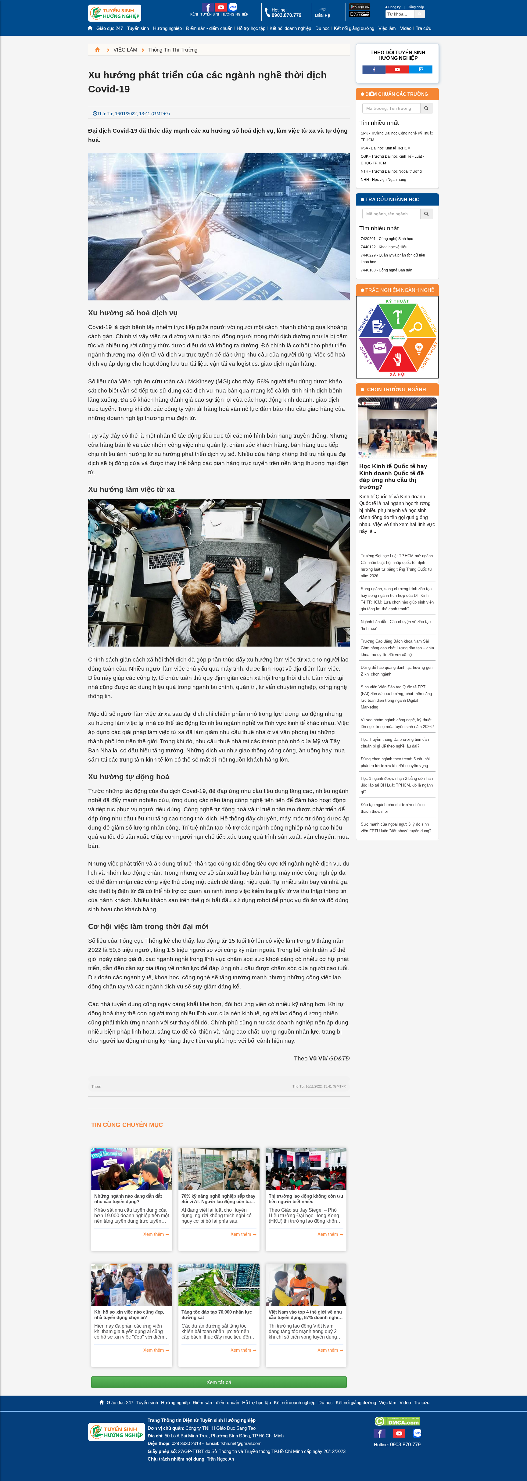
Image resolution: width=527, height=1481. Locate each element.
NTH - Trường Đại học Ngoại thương (391, 171)
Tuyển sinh (138, 28)
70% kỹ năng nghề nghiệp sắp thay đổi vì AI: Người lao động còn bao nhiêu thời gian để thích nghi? (218, 1198)
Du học (322, 28)
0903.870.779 (405, 1444)
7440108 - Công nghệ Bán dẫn (386, 270)
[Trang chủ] (100, 50)
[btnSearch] (419, 14)
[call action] (283, 15)
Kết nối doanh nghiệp (290, 28)
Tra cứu (423, 28)
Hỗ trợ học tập (251, 28)
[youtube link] (221, 10)
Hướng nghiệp (167, 28)
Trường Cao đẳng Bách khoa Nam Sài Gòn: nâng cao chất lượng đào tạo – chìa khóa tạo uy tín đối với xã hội (397, 648)
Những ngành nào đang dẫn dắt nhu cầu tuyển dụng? (128, 1198)
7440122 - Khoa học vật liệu (384, 247)
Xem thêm (153, 1234)
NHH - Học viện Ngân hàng (383, 180)
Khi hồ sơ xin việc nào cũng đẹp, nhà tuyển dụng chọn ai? (129, 1314)
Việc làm (387, 28)
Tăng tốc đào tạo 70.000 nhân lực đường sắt (216, 1314)
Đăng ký (394, 7)
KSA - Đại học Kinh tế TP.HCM (385, 148)
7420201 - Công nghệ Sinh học (387, 239)
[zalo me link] (232, 10)
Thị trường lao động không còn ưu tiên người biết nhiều (306, 1198)
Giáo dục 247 (109, 28)
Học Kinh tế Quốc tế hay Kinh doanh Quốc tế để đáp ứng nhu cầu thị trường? (393, 476)
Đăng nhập (416, 7)
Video (405, 28)
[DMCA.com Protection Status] (397, 1424)
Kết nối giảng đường (354, 28)
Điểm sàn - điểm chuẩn (209, 28)
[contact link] (322, 16)
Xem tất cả (218, 1382)
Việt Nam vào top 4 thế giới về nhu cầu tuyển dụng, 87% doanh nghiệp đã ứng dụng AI (306, 1314)
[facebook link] (208, 10)
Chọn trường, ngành (396, 389)
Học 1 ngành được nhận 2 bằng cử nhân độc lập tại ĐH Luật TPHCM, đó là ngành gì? (397, 785)
